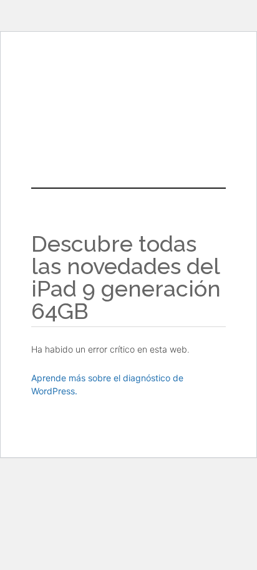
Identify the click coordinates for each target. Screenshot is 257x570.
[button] (128, 127)
